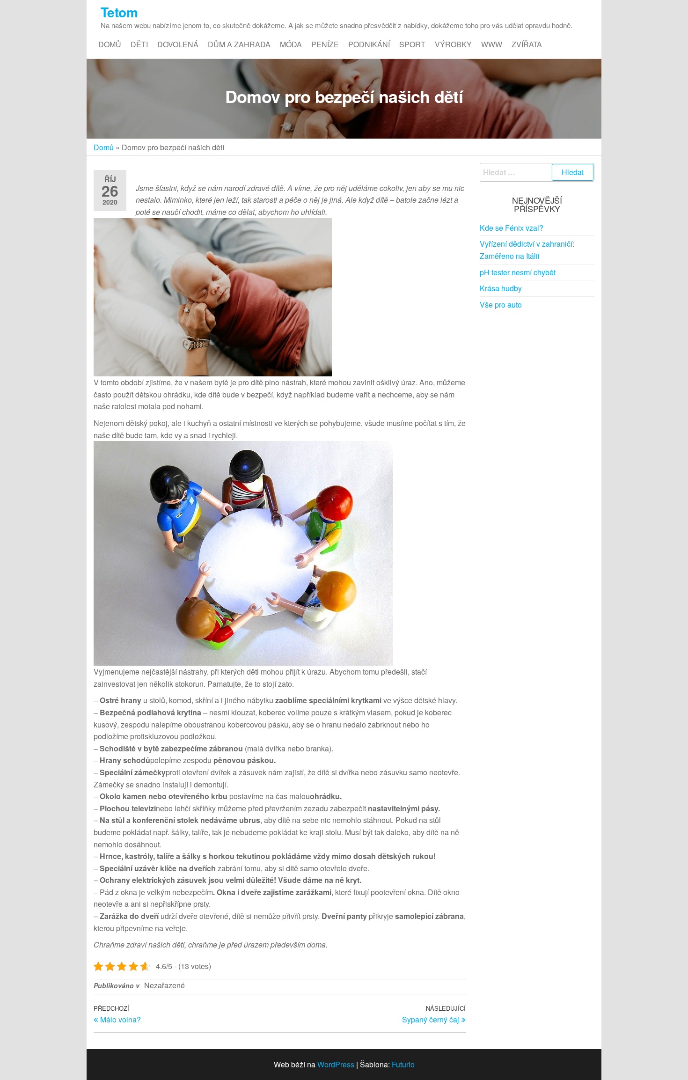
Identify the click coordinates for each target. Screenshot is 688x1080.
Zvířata (527, 44)
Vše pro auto (501, 304)
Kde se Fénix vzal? (511, 227)
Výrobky (453, 44)
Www (491, 44)
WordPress (335, 1064)
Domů (109, 44)
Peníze (325, 44)
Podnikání (369, 44)
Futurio (403, 1064)
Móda (291, 44)
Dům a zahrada (239, 44)
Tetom (119, 12)
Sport (412, 44)
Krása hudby (501, 288)
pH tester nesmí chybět (518, 272)
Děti (139, 44)
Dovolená (177, 44)
